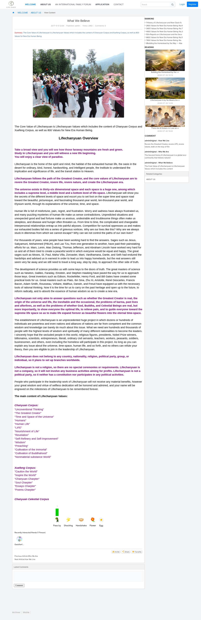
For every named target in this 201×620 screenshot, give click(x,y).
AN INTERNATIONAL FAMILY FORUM (73, 4)
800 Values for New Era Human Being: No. (164, 40)
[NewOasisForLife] (12, 4)
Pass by (57, 518)
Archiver (16, 612)
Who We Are (33, 556)
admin (77, 26)
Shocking (68, 525)
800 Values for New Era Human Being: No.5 (165, 37)
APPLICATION (102, 4)
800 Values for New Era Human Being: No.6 (165, 25)
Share (127, 552)
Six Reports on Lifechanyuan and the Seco (164, 34)
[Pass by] (19, 539)
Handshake (81, 525)
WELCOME (30, 4)
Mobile (26, 612)
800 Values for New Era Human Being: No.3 (165, 31)
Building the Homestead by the (165, 72)
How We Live (30, 559)
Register (192, 4)
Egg (101, 525)
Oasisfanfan (19, 544)
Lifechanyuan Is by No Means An (165, 100)
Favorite (138, 552)
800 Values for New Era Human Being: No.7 (165, 28)
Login (182, 4)
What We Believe (165, 163)
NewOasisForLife (13, 12)
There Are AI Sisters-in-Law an (165, 128)
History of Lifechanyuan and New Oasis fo (164, 22)
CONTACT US (120, 4)
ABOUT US (45, 4)
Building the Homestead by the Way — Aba (164, 43)
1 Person (41, 532)
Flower (93, 525)
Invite (117, 552)
